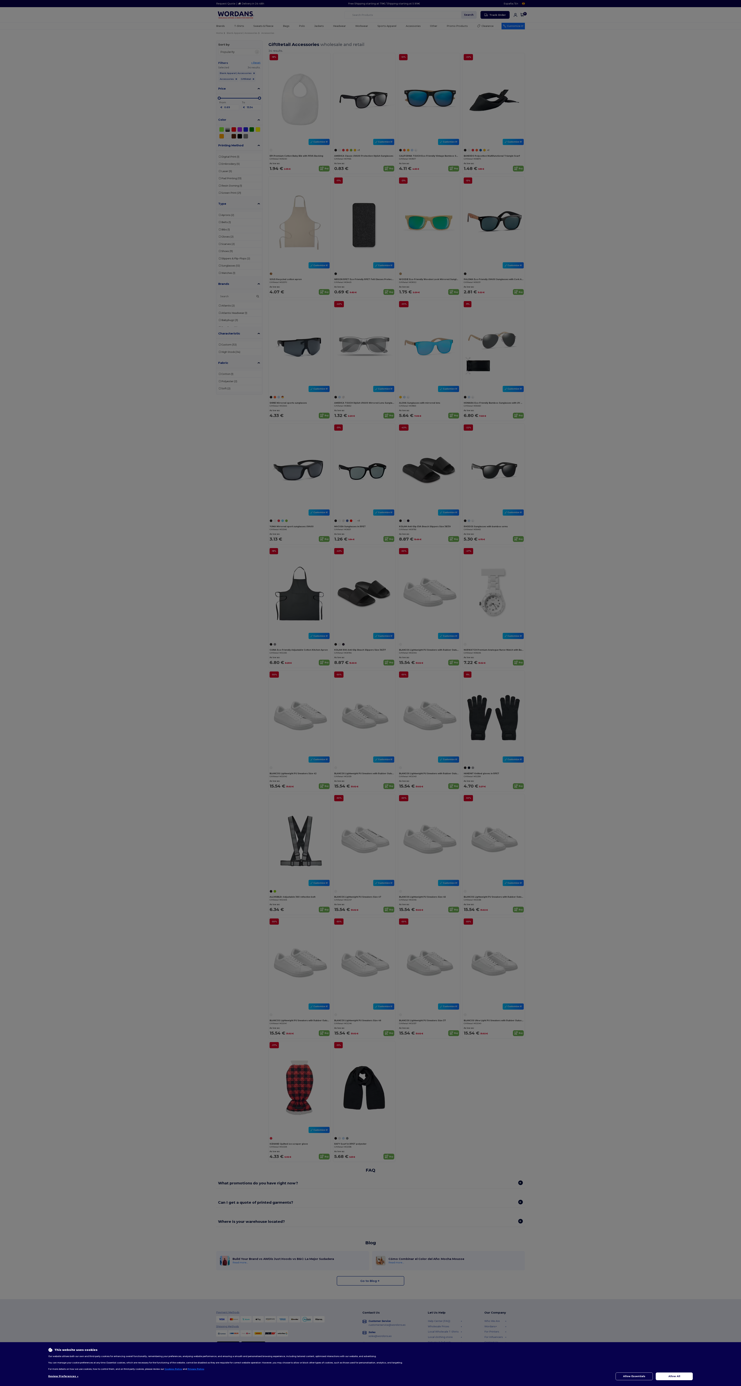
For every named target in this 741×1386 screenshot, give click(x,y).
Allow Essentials (634, 1376)
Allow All (674, 1376)
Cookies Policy (173, 1369)
